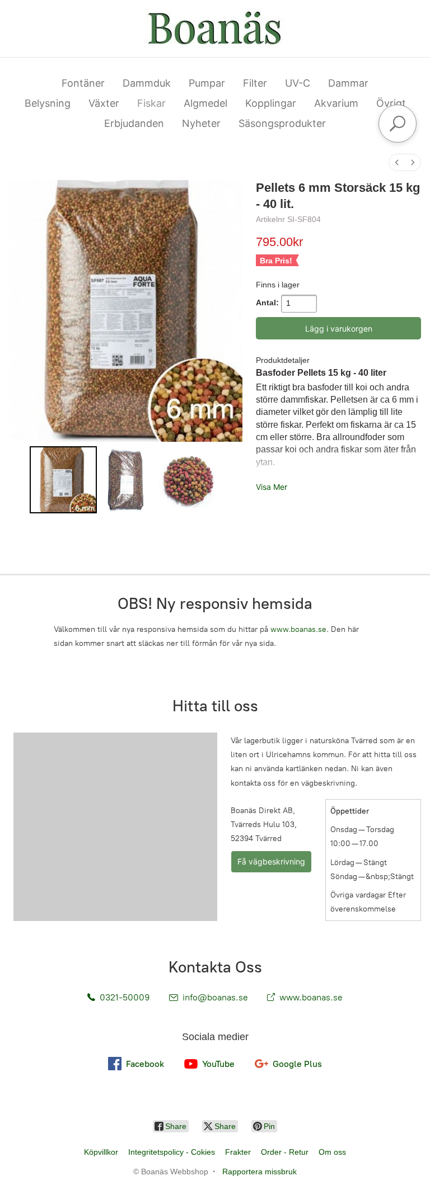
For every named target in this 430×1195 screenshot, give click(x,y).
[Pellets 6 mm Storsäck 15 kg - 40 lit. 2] (188, 479)
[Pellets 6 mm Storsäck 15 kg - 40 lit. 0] (63, 479)
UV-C (297, 83)
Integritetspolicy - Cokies (171, 1151)
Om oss (332, 1151)
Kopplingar (270, 103)
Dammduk (147, 83)
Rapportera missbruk (259, 1171)
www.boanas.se (298, 629)
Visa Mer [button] (271, 487)
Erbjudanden (134, 123)
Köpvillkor (101, 1151)
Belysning (48, 103)
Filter (255, 83)
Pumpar (207, 83)
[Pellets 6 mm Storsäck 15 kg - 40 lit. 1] (126, 479)
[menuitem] (397, 162)
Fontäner (83, 83)
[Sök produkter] (397, 124)
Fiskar (151, 103)
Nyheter (201, 123)
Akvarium (336, 103)
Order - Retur (285, 1151)
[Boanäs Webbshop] (215, 28)
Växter (103, 103)
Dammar (348, 83)
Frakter (238, 1151)
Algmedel (205, 103)
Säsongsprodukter (282, 123)
